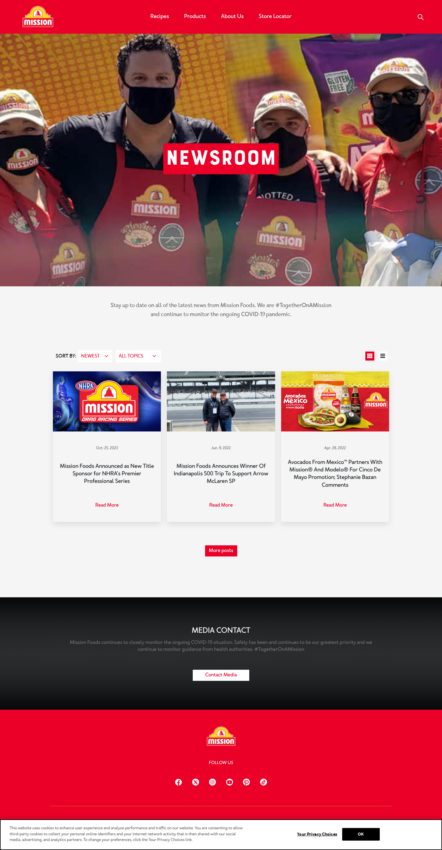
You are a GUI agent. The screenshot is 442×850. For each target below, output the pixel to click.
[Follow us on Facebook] (178, 781)
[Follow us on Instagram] (212, 781)
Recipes (159, 16)
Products (195, 16)
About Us (232, 16)
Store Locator (275, 16)
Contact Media (221, 675)
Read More (107, 505)
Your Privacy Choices (317, 834)
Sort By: (66, 356)
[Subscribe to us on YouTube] (229, 781)
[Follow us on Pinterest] (246, 781)
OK (361, 834)
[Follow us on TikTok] (263, 781)
